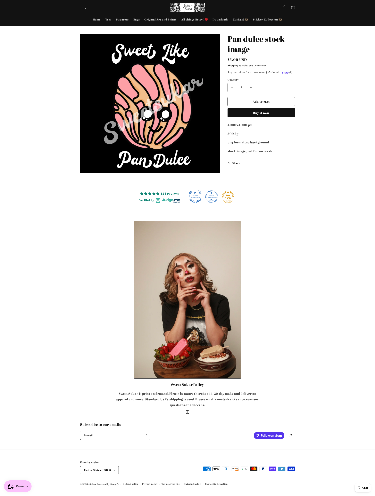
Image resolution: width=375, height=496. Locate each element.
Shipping (233, 65)
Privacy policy (150, 483)
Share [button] (236, 163)
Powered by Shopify (108, 484)
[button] (84, 7)
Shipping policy (192, 483)
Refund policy (130, 483)
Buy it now (261, 113)
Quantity (233, 79)
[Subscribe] (146, 435)
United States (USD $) (97, 470)
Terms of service (171, 483)
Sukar (92, 484)
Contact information (216, 483)
